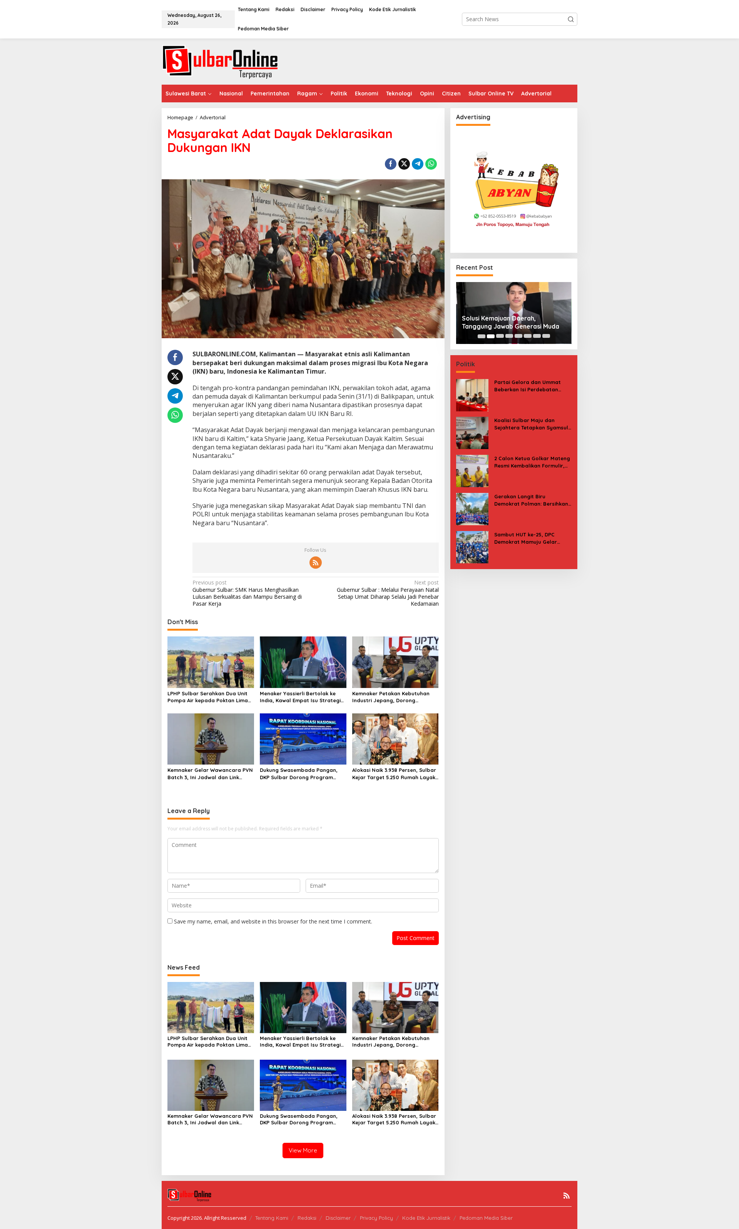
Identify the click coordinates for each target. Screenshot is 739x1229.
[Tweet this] (404, 164)
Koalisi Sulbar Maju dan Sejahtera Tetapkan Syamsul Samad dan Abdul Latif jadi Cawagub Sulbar (531, 424)
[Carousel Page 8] (546, 336)
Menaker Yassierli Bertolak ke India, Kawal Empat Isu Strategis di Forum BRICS (301, 697)
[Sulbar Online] (229, 61)
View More (303, 1150)
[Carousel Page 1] (481, 336)
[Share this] (390, 164)
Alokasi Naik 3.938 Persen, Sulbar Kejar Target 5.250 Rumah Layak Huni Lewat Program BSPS (394, 773)
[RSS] (315, 562)
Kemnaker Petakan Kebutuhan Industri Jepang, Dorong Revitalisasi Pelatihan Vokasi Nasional (391, 697)
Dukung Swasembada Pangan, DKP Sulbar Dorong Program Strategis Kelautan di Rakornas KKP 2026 (300, 773)
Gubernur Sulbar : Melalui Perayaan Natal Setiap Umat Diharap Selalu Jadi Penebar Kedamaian (387, 593)
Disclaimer (338, 1218)
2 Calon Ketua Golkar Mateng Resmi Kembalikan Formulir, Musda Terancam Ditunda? (532, 462)
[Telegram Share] (417, 164)
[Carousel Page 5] (518, 336)
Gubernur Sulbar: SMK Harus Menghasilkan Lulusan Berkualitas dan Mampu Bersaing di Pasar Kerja (247, 593)
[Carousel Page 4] (509, 336)
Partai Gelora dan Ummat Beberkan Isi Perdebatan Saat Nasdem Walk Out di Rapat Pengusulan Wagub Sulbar (527, 386)
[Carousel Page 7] (537, 336)
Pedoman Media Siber (486, 1218)
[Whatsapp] (431, 164)
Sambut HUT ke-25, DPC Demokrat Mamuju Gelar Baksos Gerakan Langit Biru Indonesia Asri (529, 538)
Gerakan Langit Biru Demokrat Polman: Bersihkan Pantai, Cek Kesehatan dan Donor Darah (531, 500)
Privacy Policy (376, 1218)
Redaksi (307, 1218)
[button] (570, 19)
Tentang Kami (271, 1218)
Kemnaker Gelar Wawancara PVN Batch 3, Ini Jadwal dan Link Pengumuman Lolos (210, 773)
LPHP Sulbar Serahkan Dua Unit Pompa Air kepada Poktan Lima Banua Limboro (207, 697)
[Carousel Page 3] (500, 336)
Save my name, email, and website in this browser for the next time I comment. (273, 921)
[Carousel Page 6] (528, 336)
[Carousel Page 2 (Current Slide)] (491, 336)
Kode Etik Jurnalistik (426, 1218)
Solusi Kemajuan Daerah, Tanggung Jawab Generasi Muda (510, 322)
